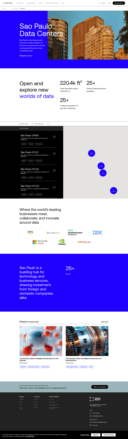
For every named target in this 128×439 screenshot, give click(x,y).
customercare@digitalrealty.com (99, 422)
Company (37, 396)
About (62, 3)
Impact (35, 402)
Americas (22, 399)
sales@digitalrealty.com (97, 416)
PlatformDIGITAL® (31, 3)
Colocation (51, 399)
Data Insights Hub (53, 404)
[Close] (125, 434)
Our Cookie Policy (29, 436)
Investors (36, 404)
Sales (91, 410)
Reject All (95, 435)
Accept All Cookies (109, 435)
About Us (36, 399)
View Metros (21, 408)
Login (109, 3)
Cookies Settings (84, 435)
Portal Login (95, 425)
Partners (41, 3)
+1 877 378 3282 (95, 413)
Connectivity (52, 402)
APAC (21, 404)
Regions (22, 396)
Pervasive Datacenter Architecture (54, 408)
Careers (36, 407)
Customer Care (93, 419)
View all (104, 322)
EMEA (21, 402)
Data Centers (20, 3)
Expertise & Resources (52, 3)
